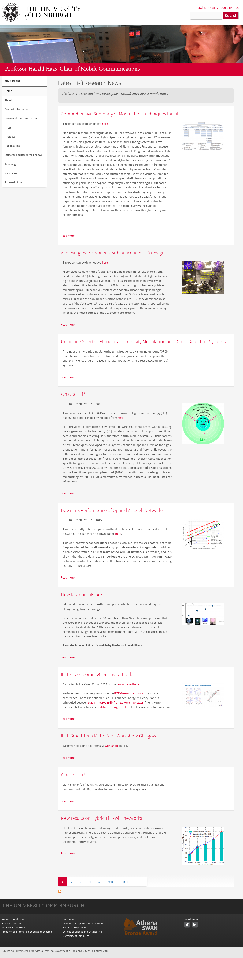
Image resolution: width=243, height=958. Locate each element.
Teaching (10, 164)
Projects (10, 137)
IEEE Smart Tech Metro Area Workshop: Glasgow (108, 736)
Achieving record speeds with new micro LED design (113, 253)
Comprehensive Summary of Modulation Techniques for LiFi (120, 114)
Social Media (191, 919)
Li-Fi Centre (69, 919)
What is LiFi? (73, 394)
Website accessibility (13, 927)
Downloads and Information (21, 119)
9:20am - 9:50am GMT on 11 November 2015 (115, 702)
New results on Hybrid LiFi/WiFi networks (101, 818)
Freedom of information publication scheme (27, 932)
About (8, 100)
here (104, 124)
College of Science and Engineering (82, 932)
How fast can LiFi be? (81, 595)
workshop (111, 746)
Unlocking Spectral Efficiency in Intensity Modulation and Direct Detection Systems (143, 342)
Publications (12, 146)
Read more (68, 236)
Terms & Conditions (13, 919)
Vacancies (11, 173)
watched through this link (113, 707)
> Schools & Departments (217, 7)
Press (8, 128)
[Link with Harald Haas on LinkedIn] (195, 925)
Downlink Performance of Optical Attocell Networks (112, 510)
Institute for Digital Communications (83, 923)
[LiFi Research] (41, 21)
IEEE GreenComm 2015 (128, 693)
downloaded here (128, 684)
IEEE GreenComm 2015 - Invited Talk (96, 674)
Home (8, 91)
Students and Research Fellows (23, 155)
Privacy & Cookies (12, 923)
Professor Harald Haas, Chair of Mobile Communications (72, 69)
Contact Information (17, 109)
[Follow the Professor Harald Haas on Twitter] (187, 925)
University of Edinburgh (76, 936)
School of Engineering (75, 927)
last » (125, 882)
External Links (13, 183)
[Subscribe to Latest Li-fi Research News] (59, 892)
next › (110, 882)
